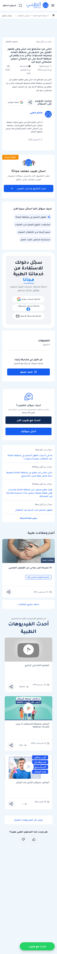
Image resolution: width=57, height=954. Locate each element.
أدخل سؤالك (28, 431)
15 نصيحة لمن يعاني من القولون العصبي (30, 567)
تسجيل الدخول (9, 5)
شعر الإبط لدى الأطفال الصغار (34, 232)
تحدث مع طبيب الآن (28, 420)
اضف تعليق (26, 372)
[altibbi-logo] (37, 5)
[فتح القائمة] (52, 5)
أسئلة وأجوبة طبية (40, 15)
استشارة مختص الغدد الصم (35, 239)
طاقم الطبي (36, 112)
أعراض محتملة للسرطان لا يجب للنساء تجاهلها (32, 725)
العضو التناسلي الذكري (37, 665)
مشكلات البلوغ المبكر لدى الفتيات (32, 224)
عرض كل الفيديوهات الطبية (28, 820)
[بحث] (20, 5)
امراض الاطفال (24, 15)
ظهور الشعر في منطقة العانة (31, 217)
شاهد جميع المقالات (28, 604)
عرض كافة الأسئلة (28, 518)
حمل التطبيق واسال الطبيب (31, 188)
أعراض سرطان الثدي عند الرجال (32, 782)
